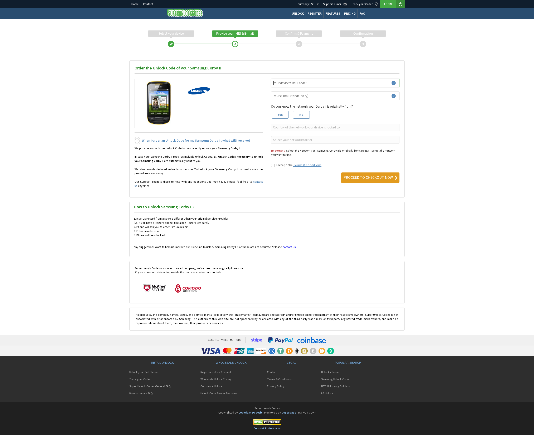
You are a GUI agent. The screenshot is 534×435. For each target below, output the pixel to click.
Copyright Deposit (250, 413)
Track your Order (140, 379)
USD (306, 4)
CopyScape (289, 413)
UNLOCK (298, 13)
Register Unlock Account (215, 372)
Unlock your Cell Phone (143, 372)
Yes (280, 114)
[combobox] (335, 127)
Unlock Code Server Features (218, 393)
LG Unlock (327, 393)
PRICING (350, 13)
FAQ (362, 13)
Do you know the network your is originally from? (312, 106)
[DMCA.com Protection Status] (267, 422)
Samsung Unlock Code (335, 379)
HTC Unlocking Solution (335, 386)
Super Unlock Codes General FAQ (150, 386)
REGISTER (315, 13)
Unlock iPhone (330, 372)
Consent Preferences (267, 428)
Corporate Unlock (211, 386)
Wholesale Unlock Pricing (216, 379)
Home (135, 4)
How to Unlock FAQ (141, 393)
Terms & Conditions (307, 165)
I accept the (298, 165)
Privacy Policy (275, 386)
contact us (289, 247)
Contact (148, 4)
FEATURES (333, 13)
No (301, 114)
